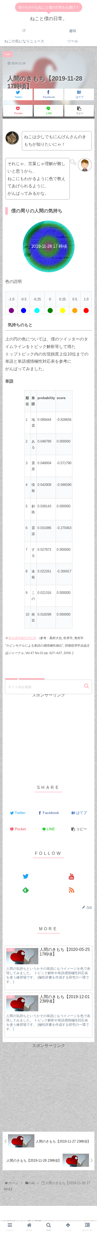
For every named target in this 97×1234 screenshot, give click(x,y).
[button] (87, 686)
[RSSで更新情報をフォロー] (71, 890)
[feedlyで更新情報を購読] (26, 890)
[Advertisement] (48, 735)
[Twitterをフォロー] (26, 876)
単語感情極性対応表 (22, 638)
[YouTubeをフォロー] (71, 876)
